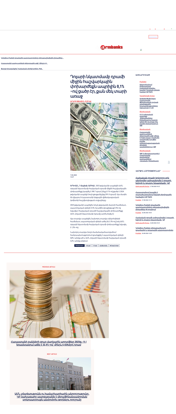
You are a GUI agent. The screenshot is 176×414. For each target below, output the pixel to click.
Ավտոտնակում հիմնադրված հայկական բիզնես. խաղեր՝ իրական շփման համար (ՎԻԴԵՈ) (150, 88)
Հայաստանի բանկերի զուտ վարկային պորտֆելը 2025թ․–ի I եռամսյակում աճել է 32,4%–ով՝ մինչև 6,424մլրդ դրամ (48, 343)
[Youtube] (172, 37)
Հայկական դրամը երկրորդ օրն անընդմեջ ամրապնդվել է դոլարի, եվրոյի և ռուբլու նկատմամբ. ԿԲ (154, 180)
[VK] (109, 176)
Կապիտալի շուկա (147, 96)
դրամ (95, 245)
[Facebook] (167, 37)
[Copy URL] (116, 176)
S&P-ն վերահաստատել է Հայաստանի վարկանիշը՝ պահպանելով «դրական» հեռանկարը (150, 157)
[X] (87, 176)
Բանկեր (143, 82)
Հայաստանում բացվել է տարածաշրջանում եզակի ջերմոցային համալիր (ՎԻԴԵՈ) (154, 194)
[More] (123, 176)
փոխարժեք (114, 245)
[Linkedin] (174, 37)
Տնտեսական (145, 112)
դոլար (88, 245)
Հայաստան (104, 245)
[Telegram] (170, 37)
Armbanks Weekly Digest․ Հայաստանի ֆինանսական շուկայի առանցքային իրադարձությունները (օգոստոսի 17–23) (149, 103)
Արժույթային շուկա (80, 101)
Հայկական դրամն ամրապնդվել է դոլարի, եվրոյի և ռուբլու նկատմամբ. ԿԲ (155, 219)
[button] (160, 36)
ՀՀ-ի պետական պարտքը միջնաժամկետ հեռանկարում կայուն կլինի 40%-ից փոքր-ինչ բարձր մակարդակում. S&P (149, 120)
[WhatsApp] (94, 176)
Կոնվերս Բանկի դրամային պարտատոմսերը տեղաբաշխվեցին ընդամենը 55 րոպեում (152, 207)
